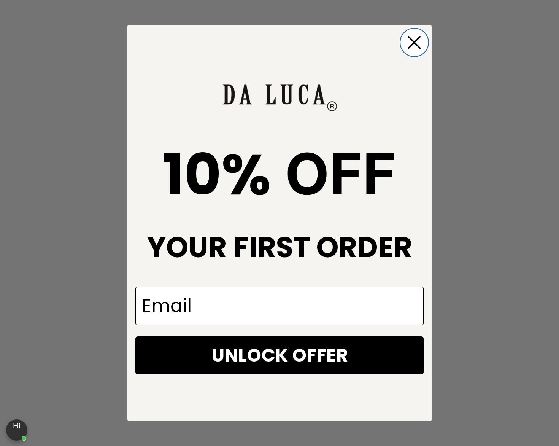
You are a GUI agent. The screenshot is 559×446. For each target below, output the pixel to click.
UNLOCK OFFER (279, 355)
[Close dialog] (414, 42)
